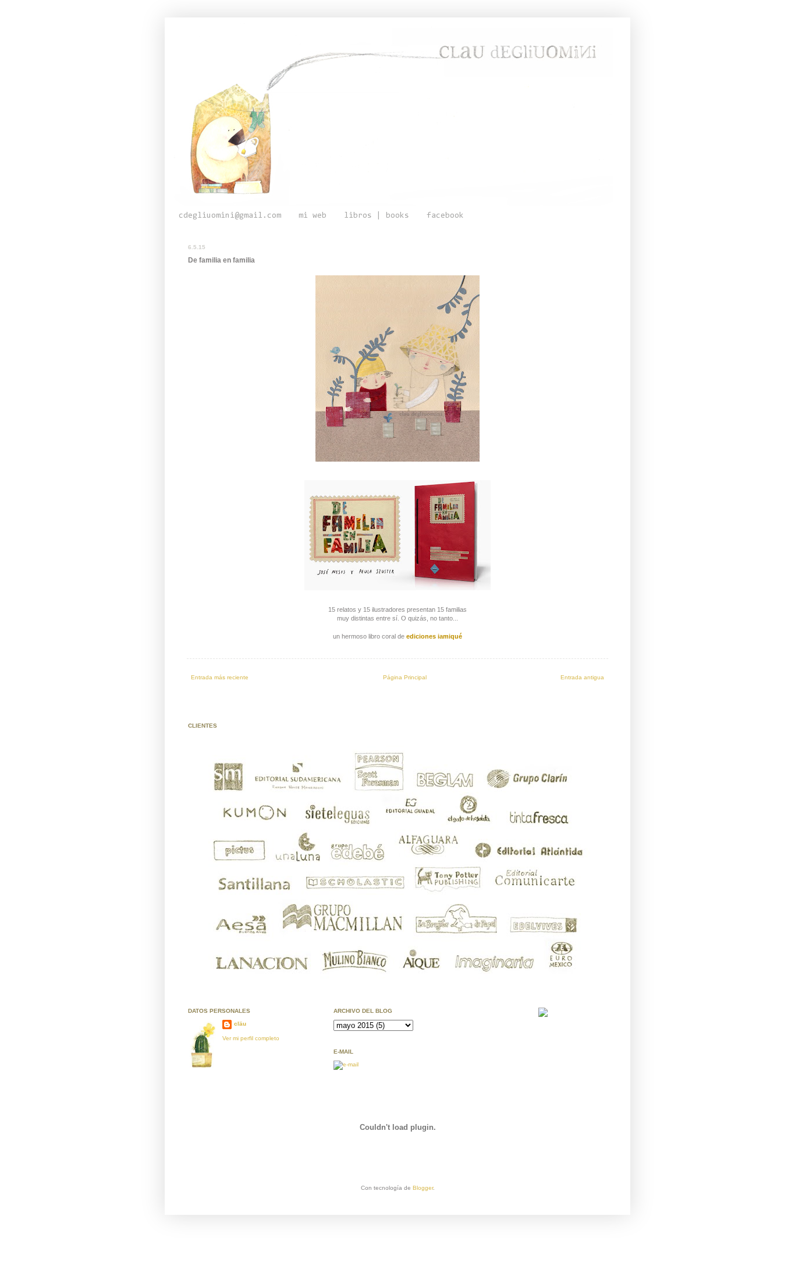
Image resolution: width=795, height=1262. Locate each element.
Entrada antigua (582, 677)
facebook (445, 216)
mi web (312, 216)
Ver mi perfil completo (250, 1038)
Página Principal (405, 677)
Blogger (423, 1188)
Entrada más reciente (220, 677)
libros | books (376, 216)
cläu (240, 1023)
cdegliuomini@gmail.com (230, 216)
